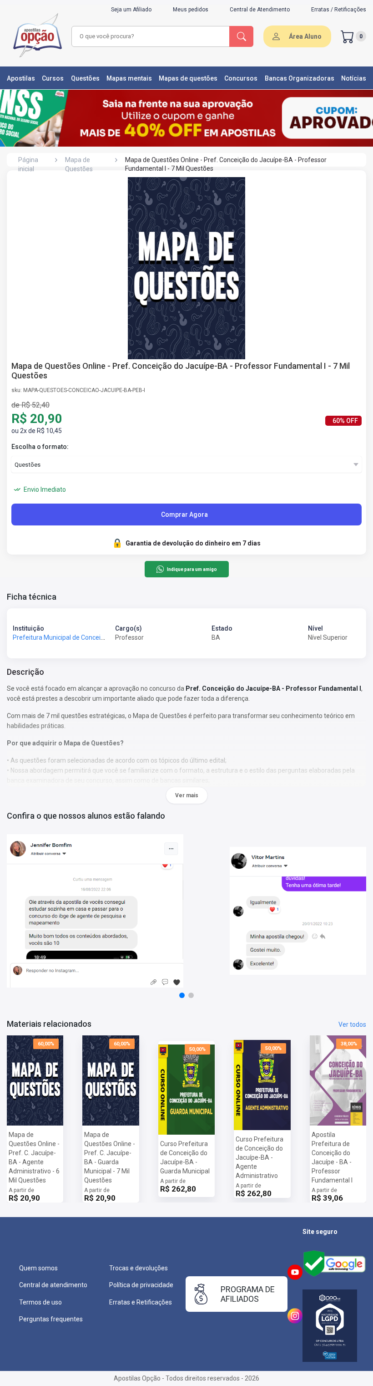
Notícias (353, 78)
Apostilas (21, 78)
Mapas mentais (129, 78)
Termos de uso (40, 1302)
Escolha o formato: (40, 446)
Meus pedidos (190, 9)
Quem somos (38, 1268)
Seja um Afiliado (131, 9)
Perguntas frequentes (51, 1319)
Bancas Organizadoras (299, 78)
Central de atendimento (53, 1285)
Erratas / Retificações (338, 9)
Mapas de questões (188, 78)
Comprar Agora (184, 514)
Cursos (53, 78)
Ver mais (186, 795)
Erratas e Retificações (140, 1302)
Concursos (240, 78)
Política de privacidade (141, 1285)
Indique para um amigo (192, 569)
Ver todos (352, 1024)
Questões (85, 78)
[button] (182, 995)
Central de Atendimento (260, 9)
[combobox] (151, 36)
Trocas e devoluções (138, 1268)
